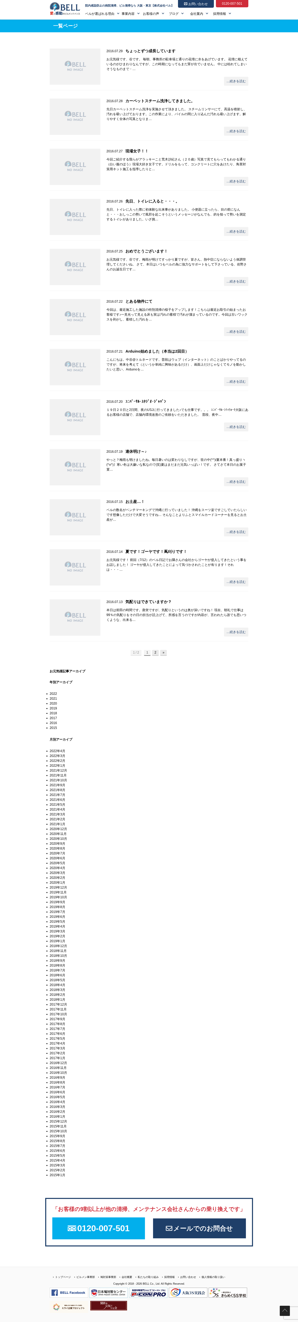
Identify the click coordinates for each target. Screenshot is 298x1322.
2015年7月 (57, 1146)
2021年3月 (57, 814)
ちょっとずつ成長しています (150, 51)
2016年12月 (58, 1063)
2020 (53, 703)
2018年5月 (57, 980)
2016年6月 (57, 1092)
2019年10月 (58, 897)
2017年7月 (57, 1029)
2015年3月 (57, 1165)
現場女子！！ (137, 151)
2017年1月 (57, 1058)
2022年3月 (57, 756)
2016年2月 (57, 1111)
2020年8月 (57, 848)
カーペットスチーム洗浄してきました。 (160, 101)
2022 (53, 693)
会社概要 (127, 1277)
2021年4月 (57, 809)
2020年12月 (58, 829)
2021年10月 (58, 780)
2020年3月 (57, 873)
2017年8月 (57, 1024)
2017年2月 (57, 1053)
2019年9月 (57, 902)
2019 (53, 708)
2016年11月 (58, 1068)
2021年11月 (58, 775)
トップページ (63, 1277)
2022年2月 (57, 760)
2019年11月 (58, 892)
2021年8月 (57, 790)
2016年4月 (57, 1102)
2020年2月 (57, 877)
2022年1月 (57, 765)
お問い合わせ (188, 1277)
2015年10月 (58, 1131)
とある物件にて (138, 301)
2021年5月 (57, 804)
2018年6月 (57, 975)
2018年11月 (58, 951)
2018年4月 (57, 985)
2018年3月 (57, 990)
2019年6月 (57, 916)
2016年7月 (57, 1087)
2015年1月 (57, 1175)
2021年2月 (57, 819)
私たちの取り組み (148, 1277)
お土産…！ (135, 501)
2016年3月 (57, 1107)
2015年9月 (57, 1136)
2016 (53, 723)
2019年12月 (58, 887)
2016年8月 (57, 1082)
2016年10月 (58, 1072)
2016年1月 (57, 1116)
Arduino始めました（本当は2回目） (157, 351)
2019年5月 (57, 921)
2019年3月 (57, 931)
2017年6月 (57, 1033)
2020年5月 (57, 863)
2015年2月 (57, 1170)
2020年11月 (58, 834)
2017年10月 (58, 1014)
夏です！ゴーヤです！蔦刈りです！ (156, 551)
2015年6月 (57, 1150)
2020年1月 (57, 882)
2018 (53, 713)
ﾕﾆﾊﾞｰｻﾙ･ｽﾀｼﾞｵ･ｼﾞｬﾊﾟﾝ (145, 401)
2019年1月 (57, 941)
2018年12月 (58, 946)
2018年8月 (57, 965)
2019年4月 (57, 926)
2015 (53, 728)
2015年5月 (57, 1155)
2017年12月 (58, 1004)
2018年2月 (57, 994)
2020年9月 (57, 843)
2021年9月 (57, 785)
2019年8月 (57, 907)
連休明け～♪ (136, 451)
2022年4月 (57, 751)
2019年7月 (57, 912)
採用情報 (219, 13)
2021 (53, 698)
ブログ (174, 13)
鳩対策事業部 (108, 1277)
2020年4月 (57, 868)
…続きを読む (236, 81)
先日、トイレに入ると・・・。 (152, 201)
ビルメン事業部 (85, 1277)
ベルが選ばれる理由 (99, 13)
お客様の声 (151, 13)
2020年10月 (58, 838)
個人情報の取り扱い (213, 1277)
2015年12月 (58, 1121)
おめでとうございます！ (146, 251)
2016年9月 (57, 1077)
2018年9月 (57, 960)
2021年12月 (58, 770)
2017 (53, 718)
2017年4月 (57, 1043)
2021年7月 (57, 795)
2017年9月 (57, 1019)
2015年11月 (58, 1126)
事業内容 (128, 13)
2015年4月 (57, 1160)
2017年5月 (57, 1038)
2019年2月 (57, 936)
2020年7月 (57, 853)
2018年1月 (57, 999)
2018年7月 (57, 970)
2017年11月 (58, 1009)
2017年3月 (57, 1048)
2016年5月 (57, 1097)
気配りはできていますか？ (148, 602)
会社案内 (196, 13)
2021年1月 (57, 824)
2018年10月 (58, 955)
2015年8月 (57, 1141)
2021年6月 (57, 799)
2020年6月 (57, 858)
